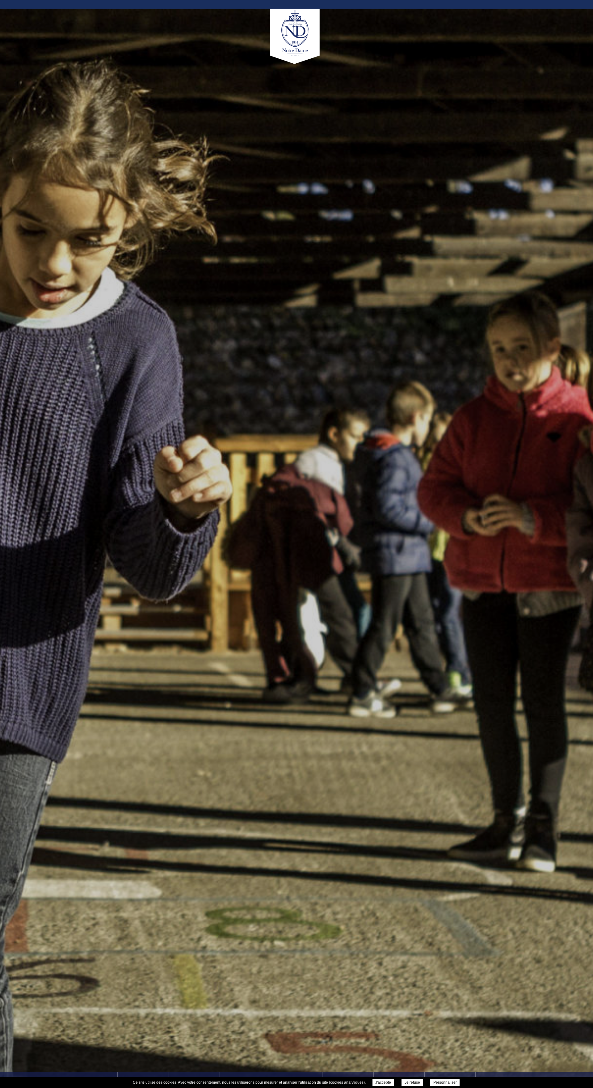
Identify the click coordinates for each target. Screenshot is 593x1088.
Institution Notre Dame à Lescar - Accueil (296, 38)
